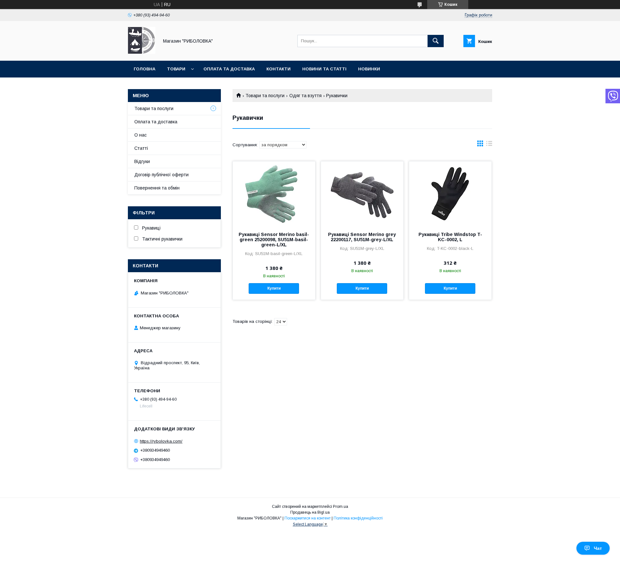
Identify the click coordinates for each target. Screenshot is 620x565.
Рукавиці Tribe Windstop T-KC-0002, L (450, 237)
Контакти (278, 69)
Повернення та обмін (157, 187)
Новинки (369, 69)
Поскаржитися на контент (307, 518)
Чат (598, 548)
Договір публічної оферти (161, 174)
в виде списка (489, 144)
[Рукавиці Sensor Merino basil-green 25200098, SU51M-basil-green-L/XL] (274, 193)
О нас (140, 135)
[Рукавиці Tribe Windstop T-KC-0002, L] (450, 193)
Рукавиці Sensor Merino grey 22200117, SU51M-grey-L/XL (362, 237)
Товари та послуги (264, 95)
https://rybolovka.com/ (161, 441)
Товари (176, 69)
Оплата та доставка (229, 69)
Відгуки (142, 161)
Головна (144, 69)
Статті (141, 148)
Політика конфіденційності (358, 518)
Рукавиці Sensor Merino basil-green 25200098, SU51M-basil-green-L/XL (274, 239)
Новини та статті (324, 69)
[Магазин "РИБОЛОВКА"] (141, 52)
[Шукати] (436, 41)
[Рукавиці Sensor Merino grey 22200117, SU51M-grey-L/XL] (362, 193)
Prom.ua (340, 506)
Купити (274, 288)
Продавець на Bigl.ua (310, 512)
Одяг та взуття (305, 95)
